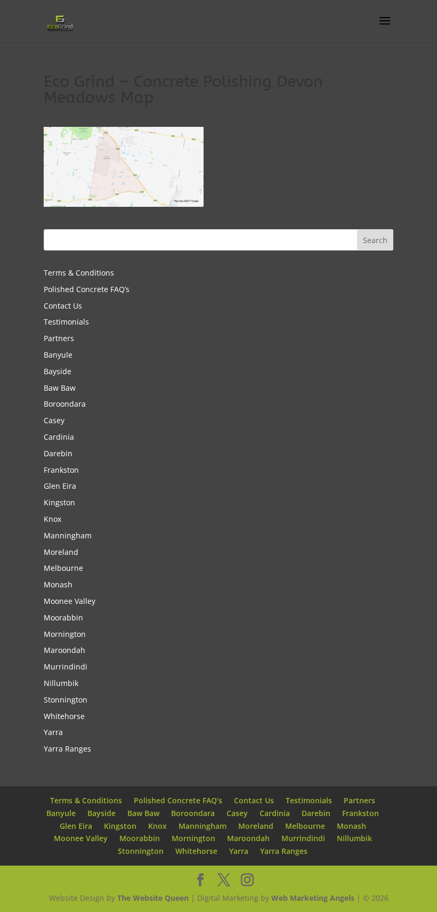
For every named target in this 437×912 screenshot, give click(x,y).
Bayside (57, 371)
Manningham (68, 535)
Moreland (61, 552)
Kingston (59, 502)
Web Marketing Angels (312, 898)
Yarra (53, 732)
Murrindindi (65, 666)
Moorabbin (63, 617)
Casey (54, 420)
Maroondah (64, 650)
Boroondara (65, 404)
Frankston (61, 470)
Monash (58, 584)
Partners (59, 338)
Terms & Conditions (79, 273)
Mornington (65, 634)
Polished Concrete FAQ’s (87, 289)
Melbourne (63, 568)
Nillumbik (61, 683)
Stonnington (65, 700)
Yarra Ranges (67, 749)
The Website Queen (153, 898)
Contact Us (63, 306)
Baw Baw (60, 388)
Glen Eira (60, 486)
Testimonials (66, 322)
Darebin (58, 453)
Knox (52, 519)
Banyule (58, 355)
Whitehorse (64, 716)
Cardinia (59, 437)
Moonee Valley (69, 601)
